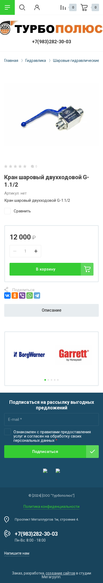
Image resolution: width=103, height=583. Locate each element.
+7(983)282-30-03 (51, 41)
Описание (51, 310)
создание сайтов (60, 573)
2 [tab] (48, 380)
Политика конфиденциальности (51, 506)
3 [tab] (51, 380)
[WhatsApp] (29, 295)
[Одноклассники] (15, 295)
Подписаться (45, 451)
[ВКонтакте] (7, 295)
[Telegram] (37, 295)
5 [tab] (58, 380)
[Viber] (22, 295)
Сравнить (22, 211)
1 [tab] (45, 380)
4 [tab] (54, 380)
